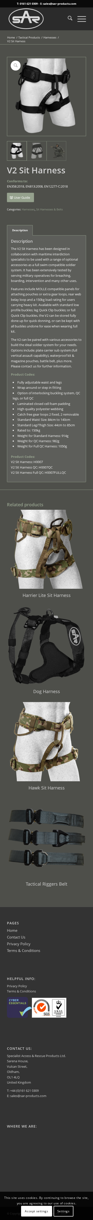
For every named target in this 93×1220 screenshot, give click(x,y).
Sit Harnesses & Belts (49, 209)
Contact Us (16, 937)
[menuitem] (67, 19)
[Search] (67, 19)
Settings (63, 1211)
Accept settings (36, 1211)
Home (12, 930)
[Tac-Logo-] (38, 19)
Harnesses (28, 209)
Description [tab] (20, 230)
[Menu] (79, 19)
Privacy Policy (19, 943)
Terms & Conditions (23, 950)
